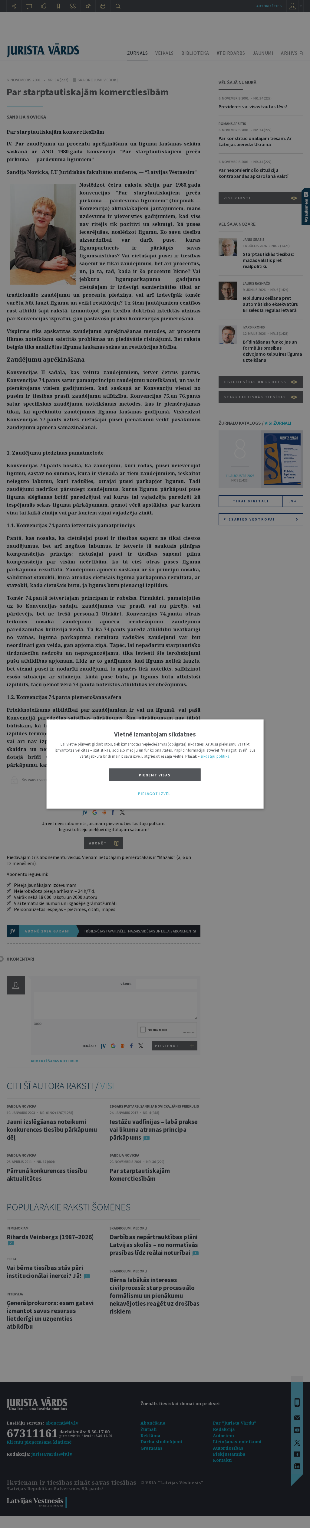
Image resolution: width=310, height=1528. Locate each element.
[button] (155, 794)
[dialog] (155, 764)
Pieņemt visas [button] (155, 775)
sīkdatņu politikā (215, 756)
